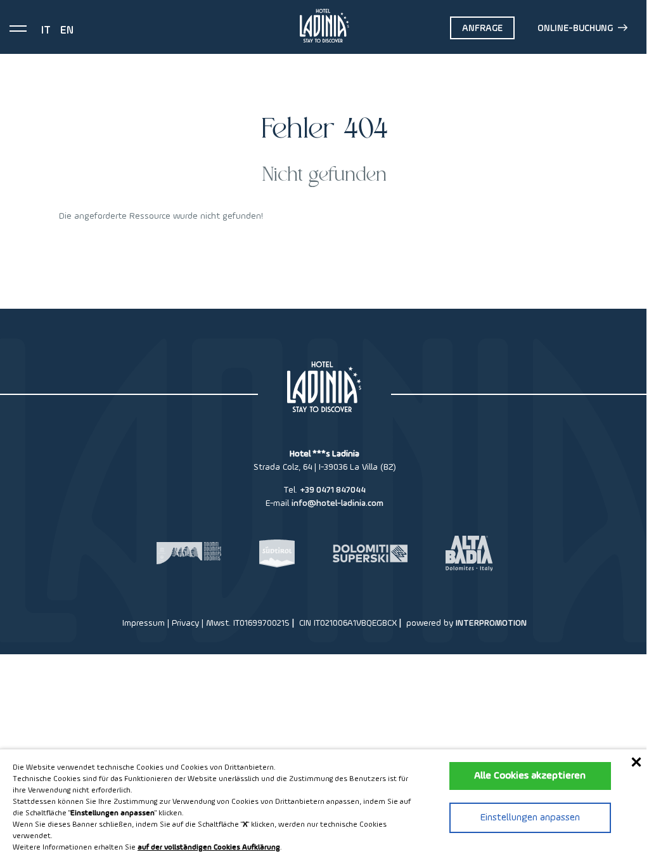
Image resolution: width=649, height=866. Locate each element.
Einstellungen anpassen (530, 818)
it (46, 30)
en (67, 30)
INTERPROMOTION (491, 623)
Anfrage (482, 28)
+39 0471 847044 (333, 490)
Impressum (143, 623)
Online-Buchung (575, 28)
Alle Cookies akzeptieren (530, 776)
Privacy (185, 623)
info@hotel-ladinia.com (337, 503)
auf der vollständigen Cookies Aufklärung (209, 847)
